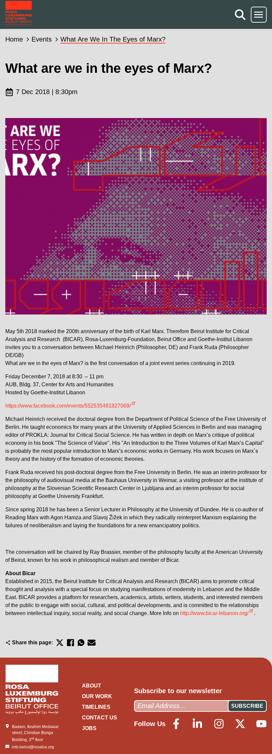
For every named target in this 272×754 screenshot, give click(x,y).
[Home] (18, 14)
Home (14, 39)
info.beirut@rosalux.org (33, 747)
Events (42, 39)
